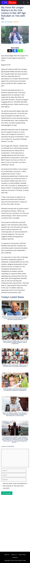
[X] (9, 50)
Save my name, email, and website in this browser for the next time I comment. (15, 486)
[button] (24, 2)
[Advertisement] (15, 509)
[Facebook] (15, 50)
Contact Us (14, 554)
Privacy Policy (22, 554)
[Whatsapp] (20, 50)
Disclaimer (15, 557)
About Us (6, 554)
